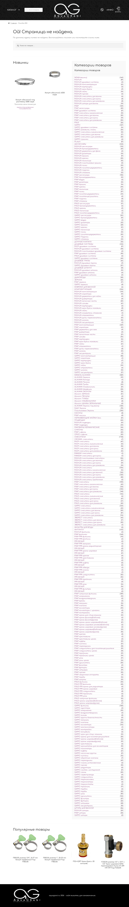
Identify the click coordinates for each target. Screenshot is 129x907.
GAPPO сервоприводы (84, 775)
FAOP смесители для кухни (86, 449)
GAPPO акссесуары (82, 215)
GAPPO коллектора (82, 725)
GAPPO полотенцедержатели (87, 234)
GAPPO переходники (83, 760)
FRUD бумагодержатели (85, 206)
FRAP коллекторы (82, 608)
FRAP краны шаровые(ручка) (86, 632)
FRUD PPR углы (80, 696)
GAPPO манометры (83, 748)
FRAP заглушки (80, 603)
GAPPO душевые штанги (85, 275)
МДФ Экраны (80, 408)
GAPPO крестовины (83, 744)
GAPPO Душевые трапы (85, 265)
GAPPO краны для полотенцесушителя (91, 737)
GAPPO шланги (80, 370)
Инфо (110, 10)
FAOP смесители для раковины (88, 451)
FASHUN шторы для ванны (86, 103)
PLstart (77, 142)
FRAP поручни (80, 199)
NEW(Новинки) (80, 77)
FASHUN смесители (83, 468)
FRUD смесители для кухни (86, 501)
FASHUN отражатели (84, 315)
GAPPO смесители (82, 506)
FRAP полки (79, 191)
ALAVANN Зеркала (82, 377)
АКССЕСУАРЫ (80, 144)
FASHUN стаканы (82, 172)
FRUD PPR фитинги (82, 684)
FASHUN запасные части (85, 301)
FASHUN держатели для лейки (87, 296)
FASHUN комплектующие (85, 84)
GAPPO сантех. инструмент (87, 770)
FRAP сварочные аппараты (86, 675)
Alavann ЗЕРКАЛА (81, 394)
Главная (13, 23)
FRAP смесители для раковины (88, 120)
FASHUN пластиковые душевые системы (92, 251)
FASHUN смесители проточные (88, 480)
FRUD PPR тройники (83, 694)
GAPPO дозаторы (82, 222)
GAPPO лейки (80, 365)
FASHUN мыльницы (82, 161)
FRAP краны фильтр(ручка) (86, 620)
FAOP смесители (81, 441)
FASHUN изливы (81, 303)
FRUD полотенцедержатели (86, 213)
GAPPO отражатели (83, 368)
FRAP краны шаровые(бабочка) (87, 629)
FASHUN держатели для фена (87, 151)
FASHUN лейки (80, 91)
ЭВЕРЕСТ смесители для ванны (88, 520)
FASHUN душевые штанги (86, 270)
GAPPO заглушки (81, 720)
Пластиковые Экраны (84, 410)
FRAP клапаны (80, 605)
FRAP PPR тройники (83, 579)
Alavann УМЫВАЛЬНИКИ (85, 401)
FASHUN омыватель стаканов (88, 313)
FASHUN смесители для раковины (89, 101)
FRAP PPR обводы (81, 567)
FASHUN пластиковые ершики (87, 163)
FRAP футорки (80, 667)
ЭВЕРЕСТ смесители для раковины (89, 525)
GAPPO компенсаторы (84, 727)
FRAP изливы (79, 337)
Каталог (12, 10)
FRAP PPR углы (80, 584)
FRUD (76, 123)
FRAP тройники (81, 653)
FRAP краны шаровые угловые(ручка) (90, 627)
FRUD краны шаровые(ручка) (86, 703)
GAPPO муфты (80, 751)
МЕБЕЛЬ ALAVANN (82, 375)
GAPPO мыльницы (82, 230)
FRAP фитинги (80, 534)
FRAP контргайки (82, 613)
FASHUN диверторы (83, 299)
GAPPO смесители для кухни (87, 513)
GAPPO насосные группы (85, 753)
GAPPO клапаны (81, 722)
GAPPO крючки (80, 227)
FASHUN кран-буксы (83, 89)
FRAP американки (82, 596)
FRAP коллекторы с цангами (86, 610)
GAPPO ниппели (81, 756)
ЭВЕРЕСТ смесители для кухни (88, 522)
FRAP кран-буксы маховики (86, 341)
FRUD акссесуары (82, 204)
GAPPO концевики (82, 732)
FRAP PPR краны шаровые (85, 551)
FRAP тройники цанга (84, 655)
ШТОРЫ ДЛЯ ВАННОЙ (84, 808)
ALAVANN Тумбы (81, 384)
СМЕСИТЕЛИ (80, 437)
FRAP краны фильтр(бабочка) (87, 617)
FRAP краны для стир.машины (87, 615)
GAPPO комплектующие (85, 356)
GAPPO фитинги (81, 706)
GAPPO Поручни (81, 237)
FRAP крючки (79, 187)
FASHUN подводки (82, 422)
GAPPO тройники (82, 786)
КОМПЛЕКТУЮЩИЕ (83, 289)
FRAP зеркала (80, 282)
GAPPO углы (79, 794)
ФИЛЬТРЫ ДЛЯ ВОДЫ (83, 527)
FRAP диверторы (81, 332)
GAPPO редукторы (82, 767)
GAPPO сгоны (80, 772)
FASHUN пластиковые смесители (89, 458)
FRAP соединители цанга (85, 651)
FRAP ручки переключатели (86, 349)
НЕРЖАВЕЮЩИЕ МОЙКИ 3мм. (87, 418)
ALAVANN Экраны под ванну (86, 406)
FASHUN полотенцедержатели (88, 168)
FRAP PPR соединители (84, 575)
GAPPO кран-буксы (82, 363)
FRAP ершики (80, 184)
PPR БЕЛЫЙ (79, 541)
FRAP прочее (79, 672)
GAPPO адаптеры (82, 708)
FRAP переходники (82, 646)
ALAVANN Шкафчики (83, 389)
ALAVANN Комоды (82, 380)
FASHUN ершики (81, 156)
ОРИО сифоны (80, 434)
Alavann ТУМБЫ (81, 399)
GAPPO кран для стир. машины (88, 734)
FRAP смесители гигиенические (88, 113)
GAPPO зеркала (81, 284)
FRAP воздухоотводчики (85, 598)
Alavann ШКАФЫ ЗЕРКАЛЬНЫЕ (87, 403)
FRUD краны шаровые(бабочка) (88, 701)
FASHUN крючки (81, 158)
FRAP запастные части (84, 334)
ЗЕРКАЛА (78, 280)
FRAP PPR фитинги (82, 537)
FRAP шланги (80, 351)
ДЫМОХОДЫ (80, 277)
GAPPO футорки (81, 801)
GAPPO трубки (80, 789)
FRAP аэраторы (81, 327)
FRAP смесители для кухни (86, 118)
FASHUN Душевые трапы (85, 263)
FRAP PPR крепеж (81, 556)
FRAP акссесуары (81, 175)
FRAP (76, 106)
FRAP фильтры (80, 665)
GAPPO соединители (83, 777)
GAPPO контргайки (83, 729)
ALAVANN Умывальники (84, 387)
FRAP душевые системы (85, 111)
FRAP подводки (81, 425)
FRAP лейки (79, 344)
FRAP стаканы (80, 201)
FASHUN (78, 80)
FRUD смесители (81, 494)
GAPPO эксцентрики (83, 372)
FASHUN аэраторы (82, 294)
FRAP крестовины (82, 636)
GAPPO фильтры (81, 798)
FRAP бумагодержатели (84, 177)
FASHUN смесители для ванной (88, 460)
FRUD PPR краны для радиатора (88, 686)
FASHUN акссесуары (83, 146)
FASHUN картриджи (83, 87)
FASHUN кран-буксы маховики (87, 308)
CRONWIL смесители (83, 439)
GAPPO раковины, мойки (85, 130)
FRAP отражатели (82, 346)
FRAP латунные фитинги (85, 594)
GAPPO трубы (80, 791)
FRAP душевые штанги (84, 273)
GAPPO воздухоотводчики (86, 713)
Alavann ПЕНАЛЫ (81, 396)
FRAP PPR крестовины (84, 558)
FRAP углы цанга (81, 660)
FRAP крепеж (80, 634)
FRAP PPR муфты (81, 563)
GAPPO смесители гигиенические (89, 132)
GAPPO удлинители (83, 796)
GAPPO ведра (80, 220)
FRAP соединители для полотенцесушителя (94, 648)
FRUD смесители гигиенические (88, 496)
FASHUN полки (80, 165)
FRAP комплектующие (84, 325)
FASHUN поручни (81, 170)
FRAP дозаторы (81, 182)
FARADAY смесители (83, 453)
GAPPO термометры (83, 782)
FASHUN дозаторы (82, 153)
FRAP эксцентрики (82, 353)
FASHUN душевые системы (86, 82)
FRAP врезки (79, 601)
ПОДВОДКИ (79, 420)
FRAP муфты (79, 641)
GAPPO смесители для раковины (88, 137)
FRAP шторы (80, 813)
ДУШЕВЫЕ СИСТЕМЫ (83, 244)
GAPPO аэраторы (82, 358)
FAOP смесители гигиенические (88, 444)
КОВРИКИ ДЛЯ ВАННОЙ (85, 287)
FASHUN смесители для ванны (88, 96)
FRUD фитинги (80, 682)
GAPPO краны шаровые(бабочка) (88, 739)
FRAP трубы (79, 677)
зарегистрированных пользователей (25, 108)
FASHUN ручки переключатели (87, 318)
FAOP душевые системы (85, 246)
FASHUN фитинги (82, 532)
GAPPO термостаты (83, 784)
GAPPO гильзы (80, 715)
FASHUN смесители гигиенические (90, 470)
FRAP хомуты (80, 679)
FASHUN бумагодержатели (86, 149)
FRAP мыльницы (81, 189)
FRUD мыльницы (81, 211)
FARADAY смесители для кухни (87, 456)
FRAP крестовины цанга (85, 639)
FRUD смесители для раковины (88, 503)
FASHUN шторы (81, 810)
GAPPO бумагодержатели (85, 218)
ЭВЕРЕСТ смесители (83, 518)
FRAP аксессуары (81, 108)
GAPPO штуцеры (81, 803)
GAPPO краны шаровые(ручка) (87, 741)
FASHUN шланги (81, 320)
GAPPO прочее (80, 765)
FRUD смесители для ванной (87, 499)
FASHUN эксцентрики (84, 322)
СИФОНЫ (78, 430)
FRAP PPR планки (81, 570)
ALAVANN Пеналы (82, 382)
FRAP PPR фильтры (82, 589)
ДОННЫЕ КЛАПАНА (83, 242)
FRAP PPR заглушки (82, 544)
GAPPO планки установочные (87, 763)
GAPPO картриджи (82, 360)
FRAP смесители (81, 482)
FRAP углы (78, 658)
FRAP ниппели (80, 644)
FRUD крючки (80, 208)
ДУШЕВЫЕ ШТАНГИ (83, 268)
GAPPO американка (82, 710)
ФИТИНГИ (79, 530)
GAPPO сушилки (81, 139)
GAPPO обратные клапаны (86, 758)
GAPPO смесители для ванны (87, 134)
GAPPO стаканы (81, 239)
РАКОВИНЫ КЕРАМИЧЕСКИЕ (87, 427)
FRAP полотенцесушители (86, 196)
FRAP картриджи (81, 339)
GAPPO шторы (80, 815)
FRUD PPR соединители (84, 691)
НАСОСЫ (78, 413)
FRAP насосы (80, 415)
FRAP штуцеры (81, 670)
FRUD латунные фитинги (85, 698)
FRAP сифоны (80, 432)
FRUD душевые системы (85, 256)
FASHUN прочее (81, 94)
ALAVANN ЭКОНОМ (82, 391)
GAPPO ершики (81, 225)
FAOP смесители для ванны (86, 446)
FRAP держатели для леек (85, 330)
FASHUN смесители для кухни (87, 99)
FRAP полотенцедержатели (86, 194)
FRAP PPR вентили (82, 539)
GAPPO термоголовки (84, 779)
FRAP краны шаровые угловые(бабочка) (91, 625)
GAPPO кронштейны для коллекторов (91, 746)
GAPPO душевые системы (85, 127)
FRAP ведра (79, 180)
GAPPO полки (80, 232)
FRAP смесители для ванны (86, 115)
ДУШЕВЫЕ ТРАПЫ (82, 261)
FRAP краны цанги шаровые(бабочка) (90, 622)
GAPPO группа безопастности (88, 717)
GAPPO (77, 125)
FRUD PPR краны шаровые (85, 689)
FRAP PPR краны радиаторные (87, 546)
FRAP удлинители (82, 663)
